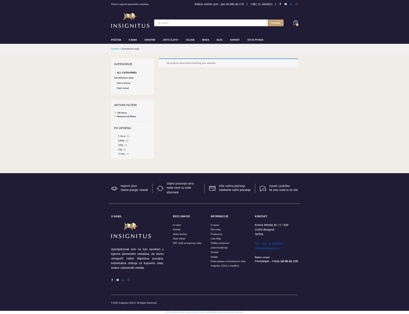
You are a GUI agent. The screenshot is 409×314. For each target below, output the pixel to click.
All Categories (127, 72)
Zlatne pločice (124, 83)
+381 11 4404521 (261, 4)
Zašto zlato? (170, 40)
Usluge (190, 40)
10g (120, 149)
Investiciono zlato (124, 77)
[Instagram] (297, 4)
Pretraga (275, 23)
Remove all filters (126, 116)
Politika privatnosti (220, 243)
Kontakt (235, 40)
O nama (177, 225)
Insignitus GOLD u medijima (225, 265)
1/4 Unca (122, 112)
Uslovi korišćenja (219, 247)
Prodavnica (216, 234)
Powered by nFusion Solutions (230, 312)
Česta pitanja (255, 40)
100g (120, 145)
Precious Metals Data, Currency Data (182, 312)
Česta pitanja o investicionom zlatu (228, 261)
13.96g (121, 154)
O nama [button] (133, 40)
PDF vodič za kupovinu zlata (187, 243)
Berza (205, 40)
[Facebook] (280, 4)
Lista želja (216, 238)
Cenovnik (149, 40)
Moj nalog (216, 229)
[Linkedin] (291, 4)
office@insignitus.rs (267, 248)
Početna (116, 40)
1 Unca (121, 136)
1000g (121, 140)
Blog (220, 40)
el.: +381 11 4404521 (269, 243)
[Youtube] (285, 4)
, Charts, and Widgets (207, 312)
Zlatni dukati (123, 88)
